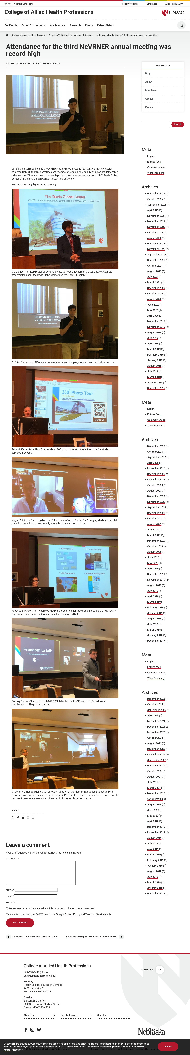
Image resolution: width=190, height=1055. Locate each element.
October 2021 (155, 265)
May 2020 (152, 310)
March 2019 (154, 349)
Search (177, 124)
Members (150, 90)
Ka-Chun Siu (24, 63)
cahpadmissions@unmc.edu (39, 975)
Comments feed (156, 167)
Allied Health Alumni (174, 4)
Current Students (130, 4)
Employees (152, 4)
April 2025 (153, 210)
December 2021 (156, 260)
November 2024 (156, 215)
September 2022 (156, 254)
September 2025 (156, 204)
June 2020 (153, 304)
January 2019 (155, 360)
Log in (150, 156)
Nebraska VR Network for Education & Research (71, 35)
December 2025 (156, 193)
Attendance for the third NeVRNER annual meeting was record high (127, 35)
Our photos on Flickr (71, 1015)
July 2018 (152, 371)
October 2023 (155, 232)
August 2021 (154, 271)
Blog (148, 73)
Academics (56, 25)
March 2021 (154, 282)
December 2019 (156, 321)
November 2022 (156, 249)
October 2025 (155, 199)
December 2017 (156, 388)
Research (75, 25)
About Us (29, 1015)
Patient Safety (105, 25)
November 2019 (156, 326)
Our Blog (102, 1015)
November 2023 (156, 226)
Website (10, 902)
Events (89, 25)
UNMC (7, 4)
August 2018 (154, 365)
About (148, 81)
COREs (149, 98)
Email (10, 896)
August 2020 (154, 299)
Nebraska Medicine (23, 4)
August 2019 (154, 332)
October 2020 (155, 293)
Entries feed (154, 161)
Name (10, 889)
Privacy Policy (72, 914)
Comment (12, 858)
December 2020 (156, 287)
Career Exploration (32, 25)
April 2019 (153, 343)
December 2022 (156, 243)
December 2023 (156, 221)
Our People (10, 25)
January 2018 (155, 382)
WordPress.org (155, 172)
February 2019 (155, 354)
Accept (168, 1046)
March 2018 (154, 376)
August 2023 (154, 238)
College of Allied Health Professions (49, 12)
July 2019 (152, 338)
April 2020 (153, 315)
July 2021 (152, 276)
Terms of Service (95, 914)
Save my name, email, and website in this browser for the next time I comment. (51, 908)
